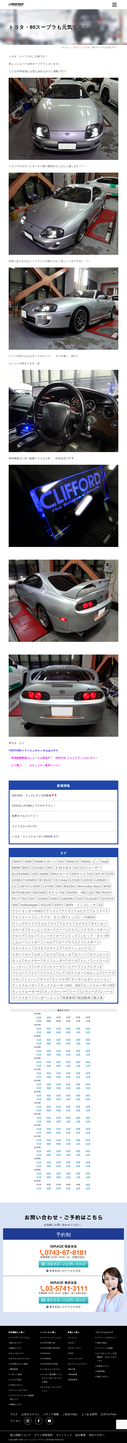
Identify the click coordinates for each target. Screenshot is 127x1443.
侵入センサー (16, 1343)
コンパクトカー (51, 936)
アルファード (99, 911)
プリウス (46, 973)
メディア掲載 (51, 1414)
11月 (78, 1032)
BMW (16, 867)
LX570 (23, 886)
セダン (39, 954)
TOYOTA (107, 898)
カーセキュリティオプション (51, 1389)
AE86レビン (90, 861)
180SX (17, 861)
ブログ (14, 1414)
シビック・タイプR (95, 936)
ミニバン (30, 979)
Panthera (46, 1353)
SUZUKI (92, 898)
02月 (49, 1017)
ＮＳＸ (53, 892)
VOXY (58, 905)
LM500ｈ (102, 880)
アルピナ (80, 911)
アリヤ (66, 911)
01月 (39, 1017)
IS (56, 880)
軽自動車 (84, 997)
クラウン (74, 929)
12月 (88, 1032)
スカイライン (21, 948)
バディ (39, 967)
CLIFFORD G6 (48, 1343)
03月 (58, 1028)
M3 (59, 886)
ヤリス (44, 979)
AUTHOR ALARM (50, 1364)
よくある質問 (89, 1414)
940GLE (73, 861)
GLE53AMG (21, 874)
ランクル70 (60, 979)
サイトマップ (64, 1435)
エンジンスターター (19, 1390)
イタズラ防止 (16, 1380)
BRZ (26, 867)
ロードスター (21, 997)
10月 (68, 1032)
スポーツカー (21, 954)
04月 (68, 1028)
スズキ (39, 948)
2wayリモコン (16, 1385)
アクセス (15, 1420)
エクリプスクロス (75, 923)
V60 (15, 905)
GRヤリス (78, 874)
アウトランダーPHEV (27, 911)
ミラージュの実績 (105, 1348)
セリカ (51, 954)
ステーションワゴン (79, 948)
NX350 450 (77, 892)
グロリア (18, 936)
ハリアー (71, 967)
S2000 (43, 898)
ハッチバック (21, 967)
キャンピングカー (40, 929)
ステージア (54, 948)
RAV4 (107, 892)
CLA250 (37, 867)
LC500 (75, 880)
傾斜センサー (16, 1348)
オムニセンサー (17, 1353)
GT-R (100, 874)
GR (34, 874)
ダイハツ (80, 954)
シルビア (49, 942)
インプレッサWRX (81, 917)
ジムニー (18, 942)
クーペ (61, 929)
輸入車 (98, 997)
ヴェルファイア (48, 923)
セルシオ (65, 954)
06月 (88, 1028)
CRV (49, 867)
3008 (28, 861)
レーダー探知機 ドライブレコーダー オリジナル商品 (52, 1378)
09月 (58, 1032)
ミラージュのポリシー (107, 1337)
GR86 (44, 874)
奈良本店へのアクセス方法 (65, 1270)
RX (24, 898)
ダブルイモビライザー (20, 1359)
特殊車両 (68, 997)
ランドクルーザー (25, 985)
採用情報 (101, 1371)
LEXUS (87, 880)
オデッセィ (99, 923)
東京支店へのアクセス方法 (65, 1307)
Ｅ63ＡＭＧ (63, 867)
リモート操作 (16, 1374)
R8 (98, 892)
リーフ (74, 991)
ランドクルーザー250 (98, 985)
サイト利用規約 (43, 1435)
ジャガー (34, 942)
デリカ (73, 960)
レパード (106, 991)
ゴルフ (32, 936)
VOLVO (46, 905)
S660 (54, 898)
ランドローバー (55, 991)
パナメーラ (54, 967)
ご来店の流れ (70, 1414)
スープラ (65, 942)
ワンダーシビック (47, 997)
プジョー (18, 973)
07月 (39, 1032)
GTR (110, 874)
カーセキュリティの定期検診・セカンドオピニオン (107, 1357)
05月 (78, 1028)
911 (61, 861)
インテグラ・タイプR (49, 917)
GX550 (17, 880)
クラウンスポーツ (96, 929)
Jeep (63, 880)
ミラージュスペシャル (51, 1337)
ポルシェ (92, 973)
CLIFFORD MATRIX (51, 1348)
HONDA (31, 880)
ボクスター (76, 973)
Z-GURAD (46, 1359)
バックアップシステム (20, 1337)
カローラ (18, 929)
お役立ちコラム (30, 1414)
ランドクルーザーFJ (27, 991)
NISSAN (40, 892)
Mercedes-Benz (89, 886)
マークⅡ (108, 973)
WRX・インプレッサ (81, 905)
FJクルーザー (91, 867)
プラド (32, 973)
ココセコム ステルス (51, 1369)
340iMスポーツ (45, 861)
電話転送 (14, 1369)
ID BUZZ (45, 880)
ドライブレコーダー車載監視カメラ (22, 1397)
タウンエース (99, 954)
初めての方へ (103, 1377)
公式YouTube (109, 1414)
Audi (105, 861)
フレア (60, 973)
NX (63, 892)
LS (14, 886)
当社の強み (102, 1343)
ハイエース (101, 960)
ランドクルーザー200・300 (60, 985)
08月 (49, 1032)
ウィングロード (23, 923)
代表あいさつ (103, 1366)
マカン (17, 979)
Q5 (91, 892)
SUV (80, 898)
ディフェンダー (54, 960)
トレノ (85, 960)
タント (17, 960)
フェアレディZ (91, 967)
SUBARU (67, 898)
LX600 (35, 886)
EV (76, 867)
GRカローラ (60, 874)
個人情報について (20, 1435)
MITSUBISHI (21, 892)
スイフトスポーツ (87, 942)
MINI (107, 886)
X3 (101, 905)
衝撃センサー (16, 1404)
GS (91, 874)
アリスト (52, 911)
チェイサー (32, 960)
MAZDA (69, 886)
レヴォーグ (89, 991)
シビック (71, 936)
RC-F (16, 898)
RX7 (32, 898)
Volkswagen (29, 905)
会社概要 (80, 1435)
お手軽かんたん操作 (19, 1364)
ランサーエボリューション (90, 979)
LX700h (48, 886)
